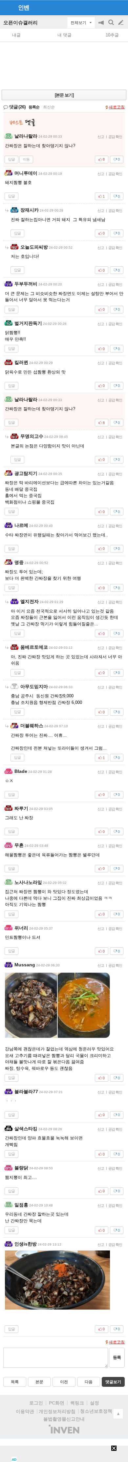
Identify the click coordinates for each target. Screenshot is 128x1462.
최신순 (49, 107)
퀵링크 (77, 1403)
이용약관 (25, 1411)
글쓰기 (121, 22)
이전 (64, 1382)
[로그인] (108, 7)
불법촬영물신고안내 (64, 1419)
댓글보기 (113, 1382)
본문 (39, 1382)
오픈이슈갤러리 (20, 22)
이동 (26, 159)
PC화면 (56, 1403)
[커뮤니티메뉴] (7, 7)
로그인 (36, 1403)
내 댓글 (64, 35)
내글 (16, 35)
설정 (94, 1403)
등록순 (34, 107)
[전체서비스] (120, 7)
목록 (15, 1382)
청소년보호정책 (96, 1411)
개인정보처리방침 (57, 1411)
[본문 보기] (64, 95)
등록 (117, 1357)
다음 (89, 1382)
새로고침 (117, 107)
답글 (11, 159)
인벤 (23, 7)
